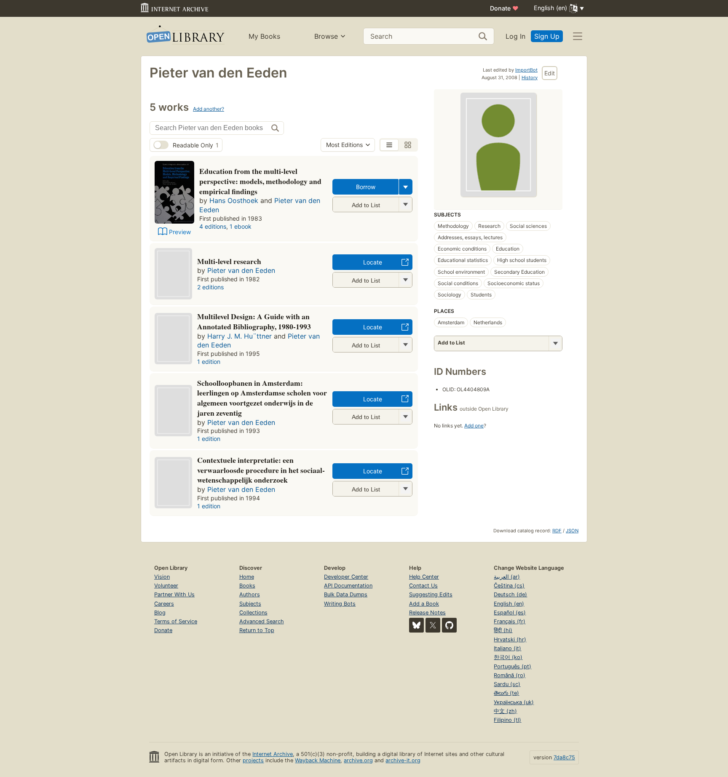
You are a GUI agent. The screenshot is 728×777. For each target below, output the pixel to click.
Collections (253, 612)
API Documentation (348, 585)
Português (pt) (512, 666)
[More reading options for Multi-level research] (405, 280)
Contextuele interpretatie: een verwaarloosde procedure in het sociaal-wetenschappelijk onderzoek (261, 470)
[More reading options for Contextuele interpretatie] (405, 489)
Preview (180, 231)
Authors (249, 594)
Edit (549, 73)
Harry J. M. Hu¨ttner (239, 336)
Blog (160, 612)
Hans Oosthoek (233, 200)
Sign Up (546, 36)
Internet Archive (272, 754)
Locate (372, 262)
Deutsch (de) (510, 594)
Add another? (208, 109)
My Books (264, 36)
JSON (572, 531)
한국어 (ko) (508, 657)
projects (253, 760)
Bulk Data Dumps (345, 594)
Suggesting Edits (430, 594)
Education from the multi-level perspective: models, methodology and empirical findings (260, 181)
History (530, 77)
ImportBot (526, 70)
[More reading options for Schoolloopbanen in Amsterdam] (405, 417)
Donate (504, 8)
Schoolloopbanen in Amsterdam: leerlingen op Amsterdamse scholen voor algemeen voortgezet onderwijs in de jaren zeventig (262, 397)
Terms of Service (175, 621)
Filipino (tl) (507, 720)
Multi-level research (229, 261)
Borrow (365, 186)
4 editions (212, 226)
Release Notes (427, 612)
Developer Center (346, 577)
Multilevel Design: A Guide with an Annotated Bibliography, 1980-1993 (254, 321)
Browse (326, 36)
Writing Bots (340, 604)
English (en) (509, 604)
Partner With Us (174, 594)
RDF (557, 531)
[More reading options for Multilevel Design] (405, 344)
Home (246, 577)
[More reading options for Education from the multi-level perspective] (405, 204)
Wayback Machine (317, 760)
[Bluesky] (416, 625)
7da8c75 (564, 757)
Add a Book (424, 604)
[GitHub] (449, 625)
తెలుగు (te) (506, 693)
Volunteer (166, 585)
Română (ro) (509, 675)
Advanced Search (261, 621)
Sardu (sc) (507, 684)
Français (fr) (509, 621)
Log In (515, 36)
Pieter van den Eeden (241, 270)
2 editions (210, 287)
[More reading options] (406, 187)
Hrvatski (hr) (510, 639)
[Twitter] (433, 625)
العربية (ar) (507, 577)
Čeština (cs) (509, 585)
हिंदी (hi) (503, 630)
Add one (474, 425)
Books (247, 585)
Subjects (250, 604)
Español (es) (510, 612)
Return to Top (256, 630)
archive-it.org (402, 760)
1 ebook (241, 226)
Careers (164, 604)
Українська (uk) (514, 702)
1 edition (208, 361)
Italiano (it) (507, 648)
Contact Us (423, 585)
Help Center (424, 577)
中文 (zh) (505, 711)
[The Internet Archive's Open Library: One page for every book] (184, 36)
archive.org (358, 760)
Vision (162, 577)
